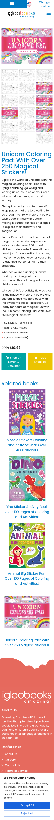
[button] (11, 3)
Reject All (27, 813)
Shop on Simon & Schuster (14, 362)
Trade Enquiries (40, 360)
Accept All (27, 805)
